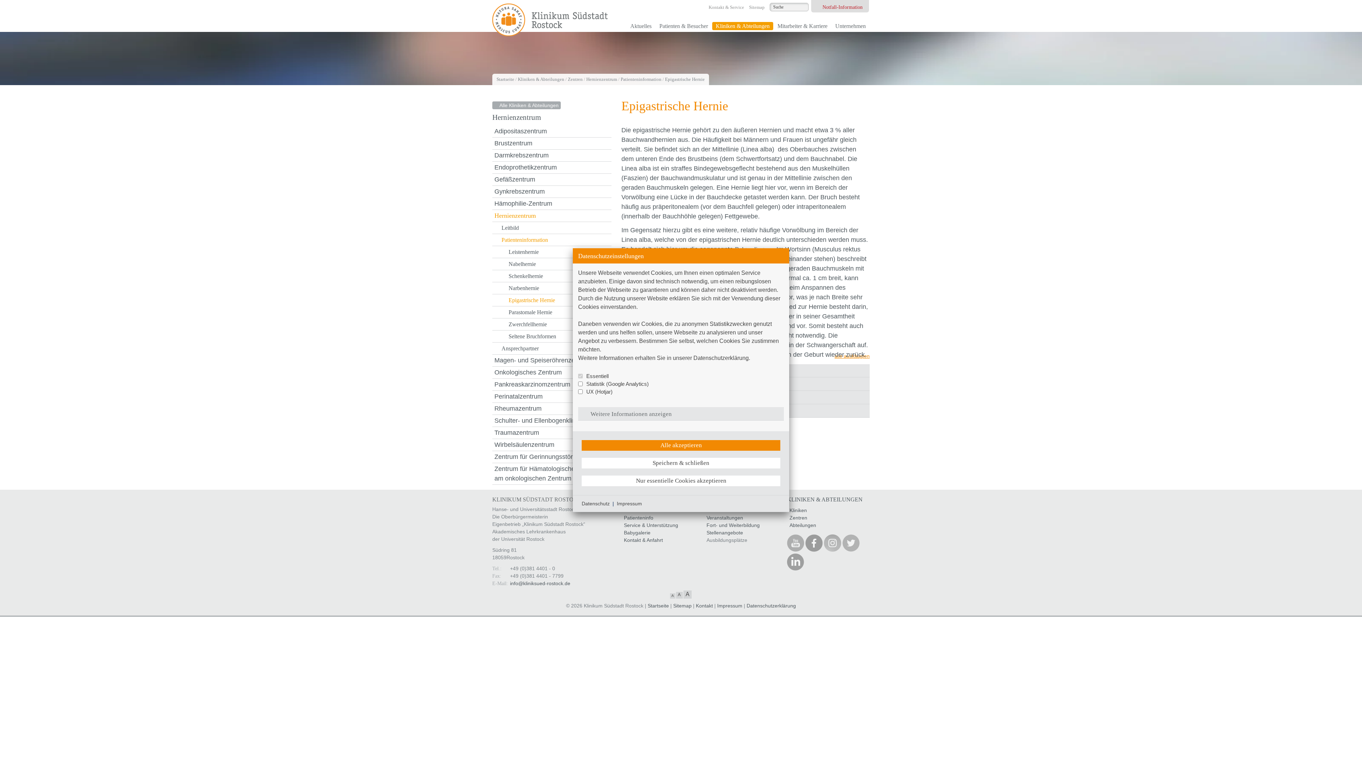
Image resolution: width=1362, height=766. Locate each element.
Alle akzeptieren (681, 445)
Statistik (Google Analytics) (617, 384)
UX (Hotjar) (599, 392)
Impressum (629, 503)
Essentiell (597, 376)
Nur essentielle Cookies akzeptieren (681, 480)
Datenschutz (596, 503)
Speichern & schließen (681, 463)
